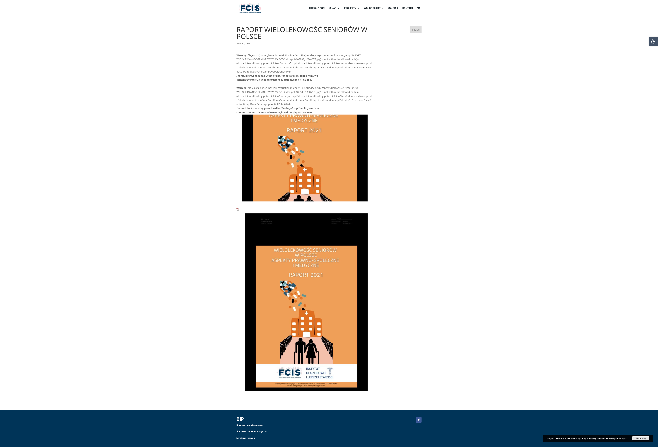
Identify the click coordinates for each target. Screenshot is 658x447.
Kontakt (407, 8)
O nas (332, 8)
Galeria (393, 8)
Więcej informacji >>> (618, 438)
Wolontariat (372, 8)
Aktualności (317, 8)
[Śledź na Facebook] (419, 420)
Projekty (350, 8)
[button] (653, 41)
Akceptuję (641, 438)
